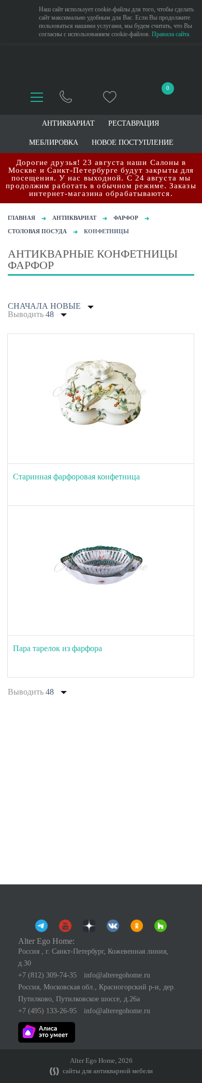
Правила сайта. (171, 34)
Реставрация (133, 123)
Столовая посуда (37, 231)
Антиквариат (74, 218)
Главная (21, 218)
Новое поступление (133, 142)
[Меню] (36, 97)
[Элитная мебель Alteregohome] (101, 64)
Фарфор (125, 218)
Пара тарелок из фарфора (57, 648)
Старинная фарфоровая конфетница (76, 476)
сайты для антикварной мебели (107, 1071)
